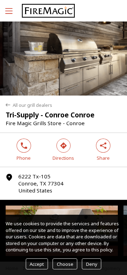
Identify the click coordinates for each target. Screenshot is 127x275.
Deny (91, 264)
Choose (65, 264)
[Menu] (8, 11)
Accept (37, 264)
